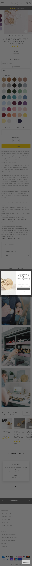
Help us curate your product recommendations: (22, 284)
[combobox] (23, 286)
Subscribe (23, 289)
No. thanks (23, 291)
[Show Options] (29, 286)
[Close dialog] (30, 271)
